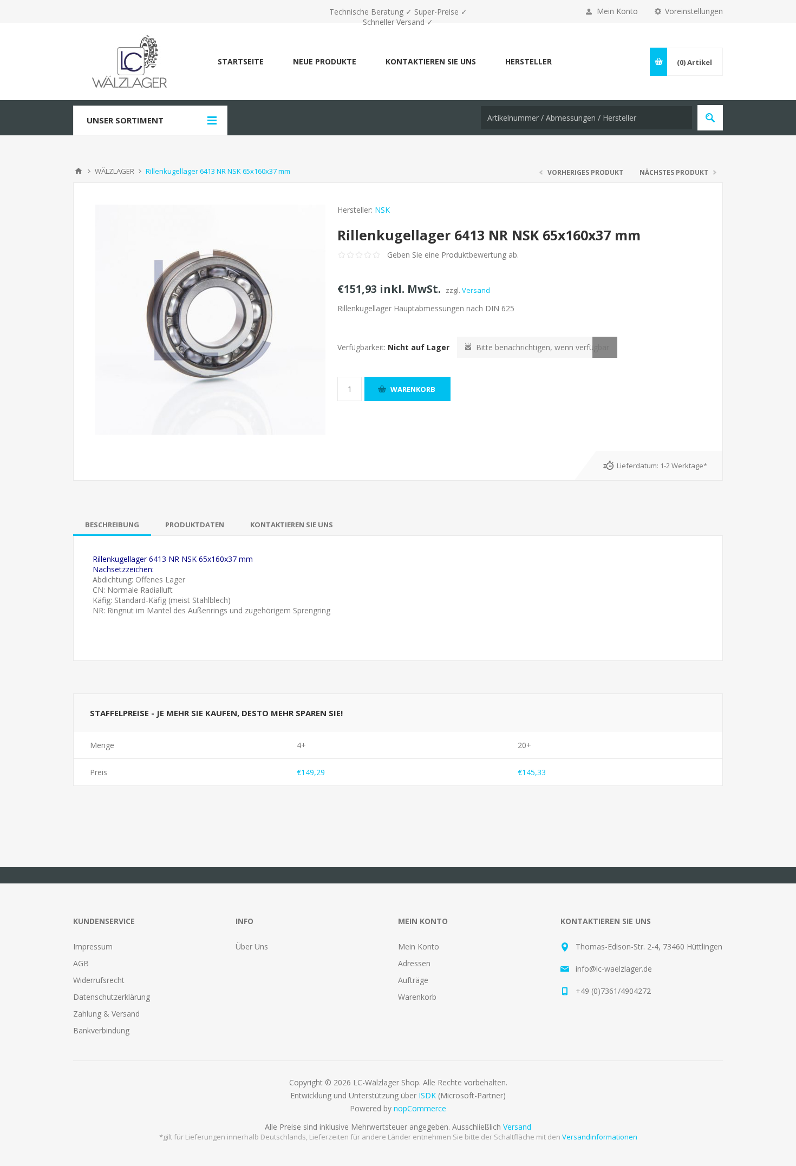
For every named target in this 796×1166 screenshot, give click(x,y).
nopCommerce (420, 1108)
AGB (81, 963)
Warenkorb (417, 997)
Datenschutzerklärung (111, 997)
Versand (476, 290)
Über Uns (252, 946)
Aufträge (413, 980)
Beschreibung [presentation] (112, 524)
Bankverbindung (101, 1030)
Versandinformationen (599, 1137)
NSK (382, 210)
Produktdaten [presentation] (194, 524)
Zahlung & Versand (106, 1013)
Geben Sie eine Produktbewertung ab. (453, 255)
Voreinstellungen (694, 11)
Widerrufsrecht (99, 980)
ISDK (427, 1095)
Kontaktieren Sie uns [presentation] (291, 524)
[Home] (78, 171)
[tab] (112, 524)
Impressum (93, 946)
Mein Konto (617, 11)
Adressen (414, 963)
